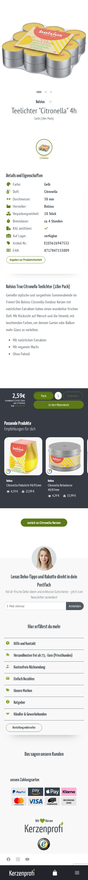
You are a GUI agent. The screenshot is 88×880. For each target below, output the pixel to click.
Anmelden (75, 606)
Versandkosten (20, 405)
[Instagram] (18, 859)
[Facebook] (8, 859)
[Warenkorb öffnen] (55, 872)
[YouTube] (27, 859)
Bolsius (40, 102)
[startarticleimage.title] (39, 92)
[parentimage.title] (46, 92)
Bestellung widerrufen (24, 727)
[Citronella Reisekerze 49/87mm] (65, 456)
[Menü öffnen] (77, 872)
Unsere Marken (23, 691)
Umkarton (72, 396)
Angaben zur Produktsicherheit (26, 260)
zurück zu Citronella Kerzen (44, 522)
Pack (43, 396)
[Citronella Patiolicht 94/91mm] (23, 456)
